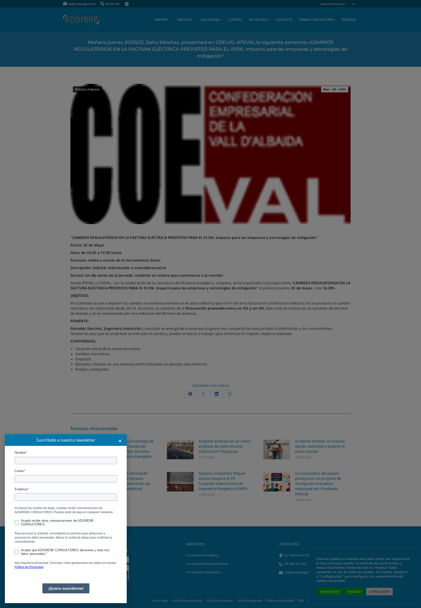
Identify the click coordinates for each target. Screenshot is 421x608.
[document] (210, 304)
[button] (120, 441)
